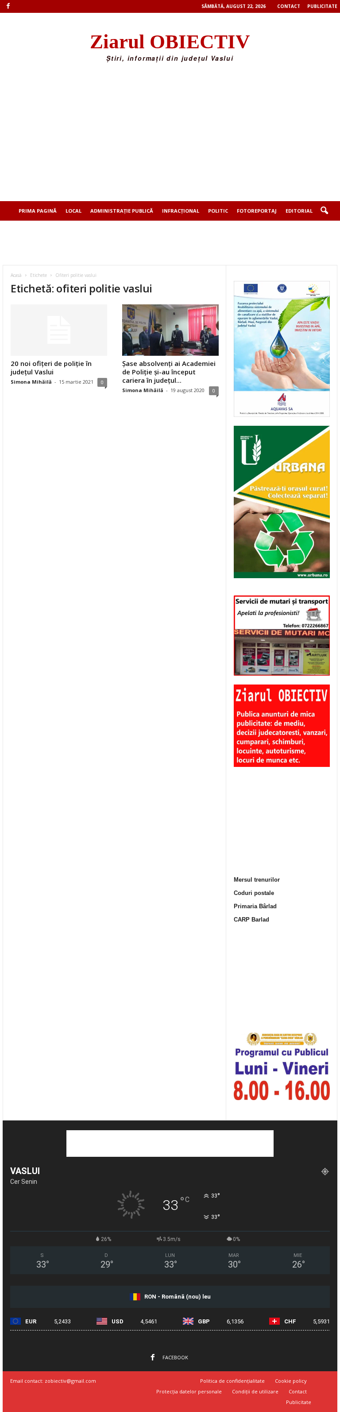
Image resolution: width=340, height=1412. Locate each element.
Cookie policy (291, 1380)
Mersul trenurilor (257, 879)
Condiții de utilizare (255, 1391)
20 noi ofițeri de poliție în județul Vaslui (51, 367)
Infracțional (180, 210)
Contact (288, 6)
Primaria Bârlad (255, 906)
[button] (324, 211)
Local (73, 210)
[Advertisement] (170, 135)
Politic (218, 210)
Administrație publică (121, 210)
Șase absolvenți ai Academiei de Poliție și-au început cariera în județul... (169, 372)
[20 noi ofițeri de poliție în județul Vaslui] (59, 330)
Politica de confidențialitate (232, 1380)
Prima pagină (38, 210)
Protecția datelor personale (189, 1391)
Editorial (299, 210)
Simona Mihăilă (31, 381)
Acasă (16, 275)
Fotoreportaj (257, 210)
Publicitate (322, 6)
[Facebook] (8, 6)
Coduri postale (254, 893)
